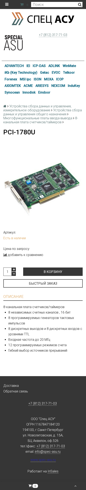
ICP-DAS (39, 66)
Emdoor (44, 92)
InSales (53, 471)
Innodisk (29, 92)
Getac (44, 73)
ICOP (60, 79)
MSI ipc (25, 79)
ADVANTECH (14, 66)
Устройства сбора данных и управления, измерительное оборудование (37, 108)
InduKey (74, 86)
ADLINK (54, 66)
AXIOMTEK (13, 86)
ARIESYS (42, 86)
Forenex (11, 79)
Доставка (11, 386)
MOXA (48, 79)
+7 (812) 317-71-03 (53, 35)
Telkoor (69, 73)
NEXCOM (58, 86)
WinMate (69, 66)
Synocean (12, 92)
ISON (37, 79)
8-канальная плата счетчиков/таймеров (40, 120)
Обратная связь (15, 391)
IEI (28, 66)
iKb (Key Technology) (21, 73)
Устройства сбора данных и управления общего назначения (42, 112)
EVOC (56, 73)
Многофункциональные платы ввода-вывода (37, 118)
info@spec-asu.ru (48, 452)
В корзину (53, 272)
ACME (28, 86)
